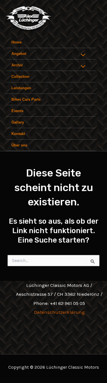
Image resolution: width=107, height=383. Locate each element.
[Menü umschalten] (82, 55)
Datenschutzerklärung (59, 312)
